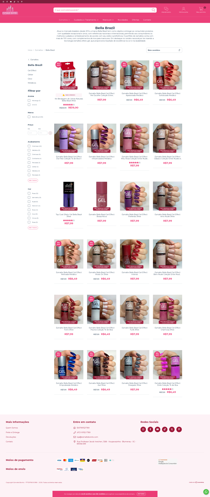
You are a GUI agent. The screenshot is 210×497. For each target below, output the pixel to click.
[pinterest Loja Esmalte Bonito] (21, 2)
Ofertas (135, 20)
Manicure (107, 20)
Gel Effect (32, 70)
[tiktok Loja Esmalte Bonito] (15, 2)
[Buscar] (153, 10)
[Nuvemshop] (196, 483)
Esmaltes (63, 20)
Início (30, 50)
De (29, 129)
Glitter (30, 75)
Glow (30, 79)
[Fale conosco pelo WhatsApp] (206, 492)
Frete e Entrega (12, 432)
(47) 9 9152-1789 (83, 432)
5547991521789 (83, 428)
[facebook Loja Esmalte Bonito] (7, 2)
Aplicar (50, 133)
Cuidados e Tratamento (85, 20)
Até (39, 129)
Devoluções (11, 437)
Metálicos (32, 83)
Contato (147, 20)
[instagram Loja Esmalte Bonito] (3, 2)
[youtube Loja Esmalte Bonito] (11, 2)
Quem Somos (12, 428)
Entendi (141, 494)
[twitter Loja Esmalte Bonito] (18, 2)
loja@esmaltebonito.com (87, 437)
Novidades (123, 20)
